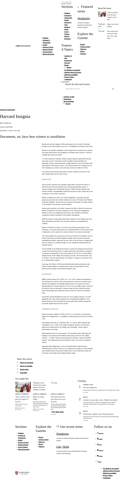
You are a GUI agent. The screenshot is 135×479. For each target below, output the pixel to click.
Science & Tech (88, 384)
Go (113, 89)
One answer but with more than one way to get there (58, 399)
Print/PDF (23, 373)
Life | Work (62, 446)
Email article (24, 369)
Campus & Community (7, 110)
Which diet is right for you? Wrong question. (98, 414)
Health (85, 397)
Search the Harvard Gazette (77, 84)
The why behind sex (90, 387)
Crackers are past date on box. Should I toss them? (100, 400)
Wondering (83, 18)
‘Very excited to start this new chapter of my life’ (22, 399)
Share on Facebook (26, 362)
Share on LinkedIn (26, 366)
